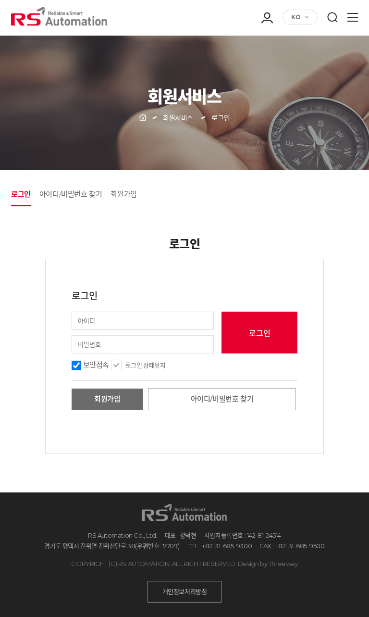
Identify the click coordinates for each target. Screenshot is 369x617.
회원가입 (267, 56)
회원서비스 (178, 117)
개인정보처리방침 (184, 591)
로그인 (266, 42)
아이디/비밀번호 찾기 (70, 194)
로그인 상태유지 (145, 365)
